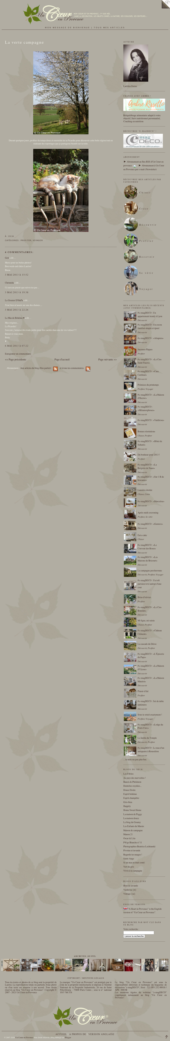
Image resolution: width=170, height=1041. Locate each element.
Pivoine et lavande (131, 850)
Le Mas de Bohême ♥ (14, 317)
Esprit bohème (130, 793)
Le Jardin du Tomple (147, 737)
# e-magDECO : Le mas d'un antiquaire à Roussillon (151, 749)
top (167, 1037)
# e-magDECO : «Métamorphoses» (146, 408)
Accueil (61, 1034)
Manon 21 (128, 834)
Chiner (145, 192)
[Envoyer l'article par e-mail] (14, 236)
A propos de (77, 1034)
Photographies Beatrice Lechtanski (139, 846)
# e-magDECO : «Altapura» (151, 338)
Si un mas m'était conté (134, 862)
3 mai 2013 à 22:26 (16, 309)
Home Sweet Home (132, 810)
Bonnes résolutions (146, 431)
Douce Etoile (129, 789)
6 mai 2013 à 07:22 (16, 345)
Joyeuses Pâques (145, 349)
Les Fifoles (128, 773)
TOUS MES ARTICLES (109, 28)
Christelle (9, 282)
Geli (7, 257)
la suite (128, 759)
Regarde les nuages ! (132, 854)
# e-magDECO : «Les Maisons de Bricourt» (148, 558)
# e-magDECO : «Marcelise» (151, 501)
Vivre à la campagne (132, 870)
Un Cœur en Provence (27, 992)
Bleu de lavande (130, 885)
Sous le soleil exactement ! (150, 714)
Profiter (26, 240)
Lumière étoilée (145, 490)
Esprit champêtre (131, 797)
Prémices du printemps (148, 384)
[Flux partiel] (135, 165)
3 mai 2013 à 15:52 (16, 274)
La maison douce (131, 818)
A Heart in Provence (138, 908)
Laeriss (8, 984)
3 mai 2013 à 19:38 (16, 292)
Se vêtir (146, 272)
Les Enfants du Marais (133, 826)
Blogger (68, 1037)
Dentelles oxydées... (132, 785)
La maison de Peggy (132, 814)
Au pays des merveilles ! (134, 777)
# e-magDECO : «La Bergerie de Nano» (147, 466)
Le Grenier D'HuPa (14, 300)
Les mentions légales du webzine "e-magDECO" (141, 992)
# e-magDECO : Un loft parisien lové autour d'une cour (149, 584)
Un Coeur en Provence (24, 1037)
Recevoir (147, 256)
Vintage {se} (129, 893)
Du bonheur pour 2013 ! (149, 454)
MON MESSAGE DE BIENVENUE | (69, 28)
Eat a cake (142, 535)
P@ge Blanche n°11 (132, 842)
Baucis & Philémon (132, 781)
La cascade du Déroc (147, 643)
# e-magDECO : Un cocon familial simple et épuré (150, 326)
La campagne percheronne (150, 570)
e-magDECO (132, 987)
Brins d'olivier (144, 597)
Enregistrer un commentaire (18, 353)
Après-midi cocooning (148, 512)
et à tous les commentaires (72, 368)
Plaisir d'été (143, 691)
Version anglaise (101, 1034)
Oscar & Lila (129, 838)
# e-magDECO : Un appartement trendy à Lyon (150, 314)
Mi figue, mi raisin (146, 620)
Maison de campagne (133, 830)
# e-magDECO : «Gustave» (150, 523)
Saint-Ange (128, 858)
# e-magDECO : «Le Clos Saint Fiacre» (149, 361)
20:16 (11, 236)
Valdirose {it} (129, 889)
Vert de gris (128, 866)
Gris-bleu (127, 802)
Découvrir (148, 224)
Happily (127, 806)
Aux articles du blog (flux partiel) (35, 368)
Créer (144, 208)
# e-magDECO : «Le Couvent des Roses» (147, 546)
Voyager (38, 240)
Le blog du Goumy (132, 822)
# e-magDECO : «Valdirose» (151, 420)
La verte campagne (24, 42)
